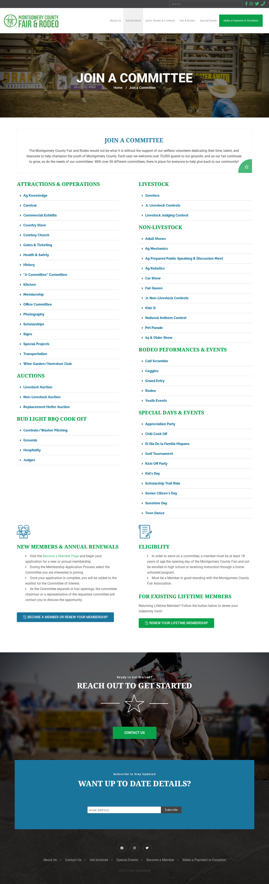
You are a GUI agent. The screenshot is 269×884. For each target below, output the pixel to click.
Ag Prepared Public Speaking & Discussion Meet (184, 258)
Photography (33, 314)
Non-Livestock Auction (42, 397)
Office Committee (37, 304)
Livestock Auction (37, 387)
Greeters (152, 196)
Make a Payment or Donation (204, 860)
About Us (50, 860)
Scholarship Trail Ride (162, 483)
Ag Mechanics (156, 249)
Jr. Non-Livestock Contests (167, 298)
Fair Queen (154, 288)
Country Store (34, 225)
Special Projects (36, 344)
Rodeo (150, 391)
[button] (68, 196)
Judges (29, 460)
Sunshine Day (156, 503)
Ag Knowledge (35, 196)
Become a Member (160, 860)
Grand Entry (155, 381)
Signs (27, 334)
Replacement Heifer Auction (46, 407)
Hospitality (32, 450)
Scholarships (33, 324)
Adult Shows (155, 239)
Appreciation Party (160, 424)
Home (118, 88)
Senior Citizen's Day (161, 493)
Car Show (153, 278)
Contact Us (73, 860)
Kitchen (29, 285)
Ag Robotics (155, 268)
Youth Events (156, 401)
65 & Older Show (159, 338)
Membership (33, 294)
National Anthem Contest (165, 318)
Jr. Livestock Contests (162, 205)
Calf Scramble (156, 361)
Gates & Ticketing (37, 245)
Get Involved (99, 860)
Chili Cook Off (156, 434)
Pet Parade (154, 328)
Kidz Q (150, 308)
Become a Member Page (61, 556)
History (29, 265)
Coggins (151, 371)
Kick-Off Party (156, 464)
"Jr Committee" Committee (45, 275)
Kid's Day (152, 473)
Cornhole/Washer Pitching (45, 430)
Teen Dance (155, 513)
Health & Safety (36, 255)
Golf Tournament (159, 454)
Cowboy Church (36, 235)
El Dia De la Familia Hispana (167, 444)
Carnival (30, 205)
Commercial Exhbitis (40, 215)
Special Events (127, 860)
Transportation (35, 354)
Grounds (30, 440)
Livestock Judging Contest (166, 215)
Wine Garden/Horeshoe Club (47, 364)
